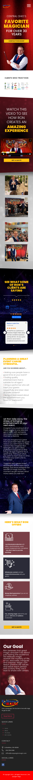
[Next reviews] (28, 332)
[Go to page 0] (13, 345)
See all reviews (17, 317)
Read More (8, 716)
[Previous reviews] (4, 332)
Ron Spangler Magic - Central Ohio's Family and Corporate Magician (18, 310)
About (6, 730)
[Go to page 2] (16, 345)
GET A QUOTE (16, 627)
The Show (7, 733)
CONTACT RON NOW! (16, 41)
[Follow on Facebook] (3, 764)
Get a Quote (8, 735)
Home (6, 728)
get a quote (16, 160)
